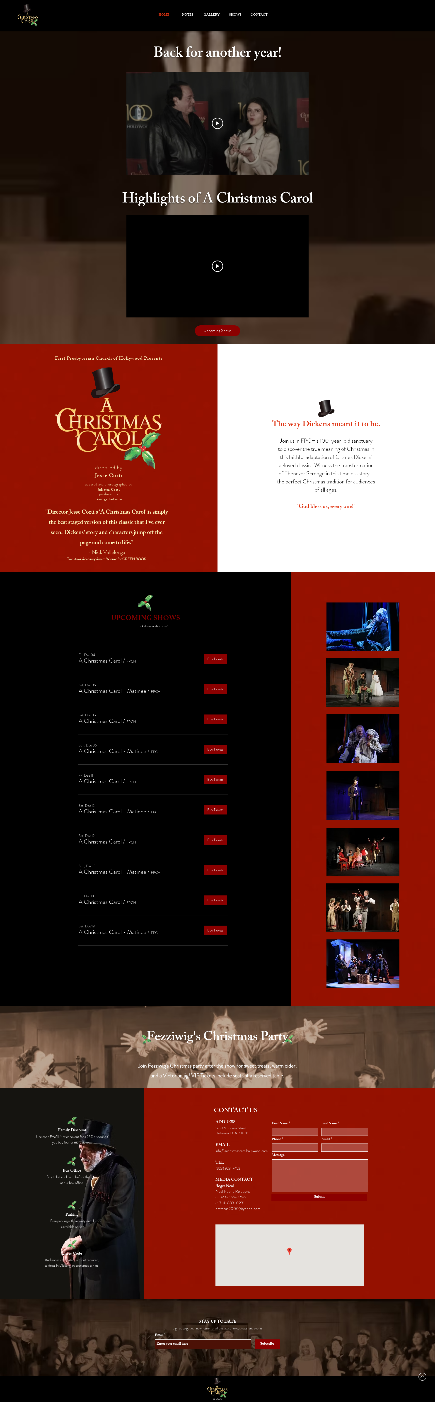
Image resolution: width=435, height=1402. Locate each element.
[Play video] (217, 123)
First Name (280, 1124)
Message (278, 1155)
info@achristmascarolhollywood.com (241, 1150)
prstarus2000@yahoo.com (238, 1209)
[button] (100, 661)
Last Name (329, 1124)
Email (325, 1139)
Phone (276, 1139)
